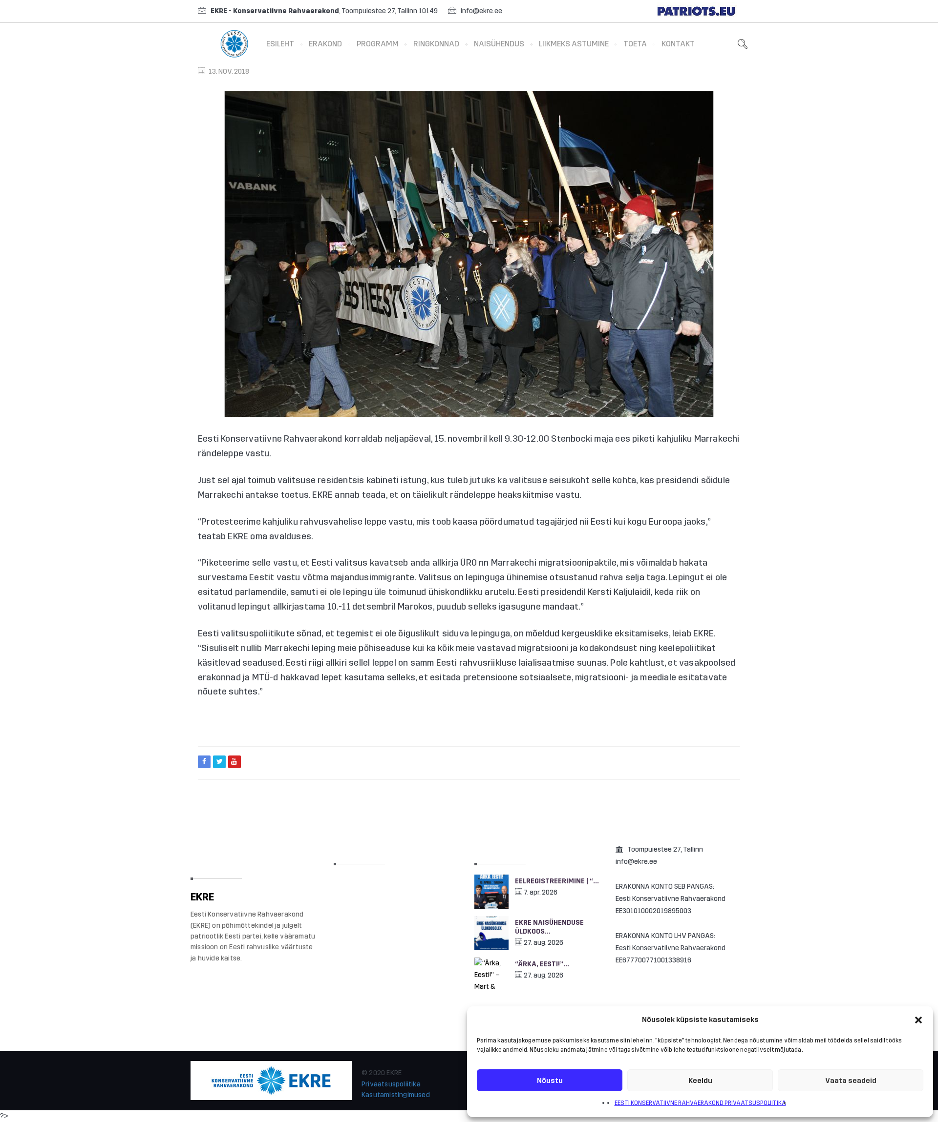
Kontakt (678, 43)
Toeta (635, 43)
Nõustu (550, 1080)
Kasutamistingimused (396, 1095)
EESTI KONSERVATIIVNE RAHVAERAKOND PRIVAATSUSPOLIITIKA (700, 1103)
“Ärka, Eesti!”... (542, 964)
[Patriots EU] (696, 11)
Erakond (325, 43)
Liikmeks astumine (574, 43)
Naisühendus (499, 43)
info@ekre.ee (481, 11)
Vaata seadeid (850, 1080)
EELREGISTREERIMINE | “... (557, 881)
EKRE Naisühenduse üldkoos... (549, 927)
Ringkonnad (436, 43)
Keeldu (700, 1080)
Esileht (280, 43)
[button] (918, 1020)
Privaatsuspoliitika (391, 1084)
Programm (378, 43)
